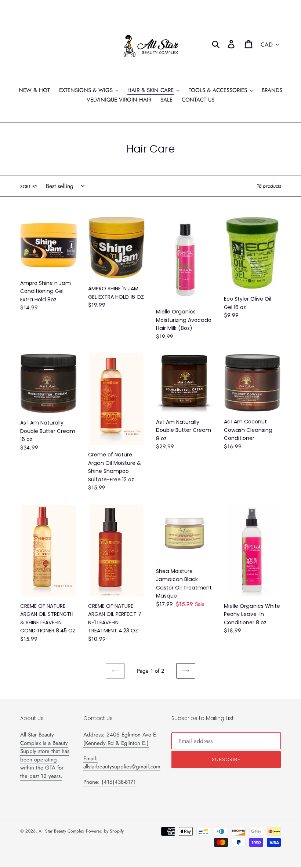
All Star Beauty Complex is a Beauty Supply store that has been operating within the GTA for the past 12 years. (44, 755)
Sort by (28, 186)
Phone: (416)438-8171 (109, 782)
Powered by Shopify (105, 831)
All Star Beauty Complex (61, 831)
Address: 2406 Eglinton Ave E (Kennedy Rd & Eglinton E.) (119, 739)
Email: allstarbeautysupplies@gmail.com (121, 762)
